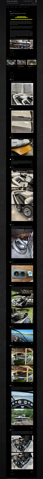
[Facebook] (36, 1)
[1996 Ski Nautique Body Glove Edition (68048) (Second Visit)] (21, 62)
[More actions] (32, 11)
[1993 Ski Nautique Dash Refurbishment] (31, 62)
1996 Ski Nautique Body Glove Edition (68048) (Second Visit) (21, 66)
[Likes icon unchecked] (11, 106)
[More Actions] (32, 79)
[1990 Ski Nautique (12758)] (11, 62)
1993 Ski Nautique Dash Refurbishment (31, 66)
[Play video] (22, 335)
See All (35, 58)
